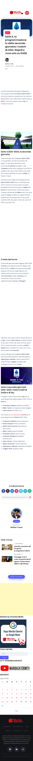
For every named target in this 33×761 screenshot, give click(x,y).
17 (2, 698)
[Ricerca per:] (14, 654)
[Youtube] (16, 749)
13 (16, 694)
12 (12, 694)
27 (17, 702)
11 (7, 694)
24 (2, 702)
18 (7, 698)
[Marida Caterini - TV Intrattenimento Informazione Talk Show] (16, 12)
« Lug (15, 711)
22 (26, 698)
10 (2, 694)
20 (17, 698)
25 (7, 702)
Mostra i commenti (16, 577)
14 (21, 694)
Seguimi (16, 521)
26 (12, 702)
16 (30, 694)
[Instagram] (23, 749)
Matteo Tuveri (9, 64)
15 (26, 694)
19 (12, 698)
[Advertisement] (16, 599)
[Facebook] (10, 749)
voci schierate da (18, 415)
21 (21, 698)
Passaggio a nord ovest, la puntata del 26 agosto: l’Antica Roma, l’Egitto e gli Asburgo (22, 560)
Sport (7, 32)
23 (30, 698)
